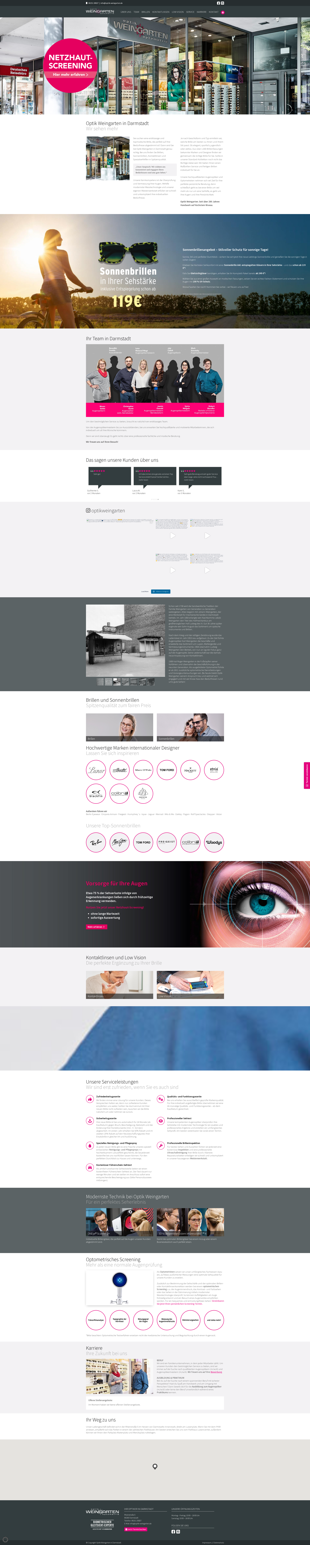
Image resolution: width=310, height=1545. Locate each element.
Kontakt (214, 11)
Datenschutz (218, 1542)
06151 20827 (93, 3)
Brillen (146, 11)
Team (136, 11)
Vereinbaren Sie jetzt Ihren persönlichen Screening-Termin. (190, 1302)
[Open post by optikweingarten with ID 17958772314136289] (120, 553)
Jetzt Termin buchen (137, 1529)
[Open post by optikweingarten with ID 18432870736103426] (172, 570)
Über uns (126, 11)
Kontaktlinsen (160, 11)
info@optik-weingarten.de (112, 3)
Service (190, 11)
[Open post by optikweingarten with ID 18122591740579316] (172, 535)
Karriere (201, 11)
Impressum (206, 1542)
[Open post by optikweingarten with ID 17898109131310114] (206, 570)
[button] (155, 1467)
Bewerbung (216, 1372)
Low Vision (178, 11)
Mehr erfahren (95, 926)
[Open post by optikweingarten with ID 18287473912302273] (206, 535)
